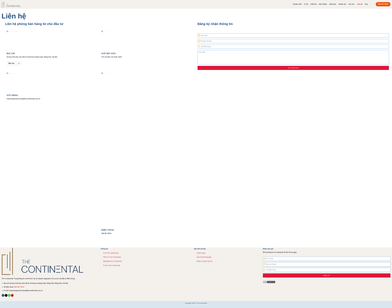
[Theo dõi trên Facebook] (3, 295)
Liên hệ (360, 4)
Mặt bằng (323, 4)
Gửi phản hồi (293, 68)
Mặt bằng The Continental (112, 261)
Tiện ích (313, 4)
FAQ (366, 4)
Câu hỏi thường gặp (204, 257)
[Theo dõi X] (6, 295)
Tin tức (351, 4)
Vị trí (306, 4)
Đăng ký (326, 275)
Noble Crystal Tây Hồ (204, 261)
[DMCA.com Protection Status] (326, 282)
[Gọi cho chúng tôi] (9, 295)
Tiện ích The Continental (112, 257)
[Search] (371, 4)
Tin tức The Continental (111, 265)
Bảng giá (342, 4)
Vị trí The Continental (110, 253)
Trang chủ (297, 4)
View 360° (333, 4)
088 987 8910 (19, 287)
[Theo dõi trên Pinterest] (12, 295)
